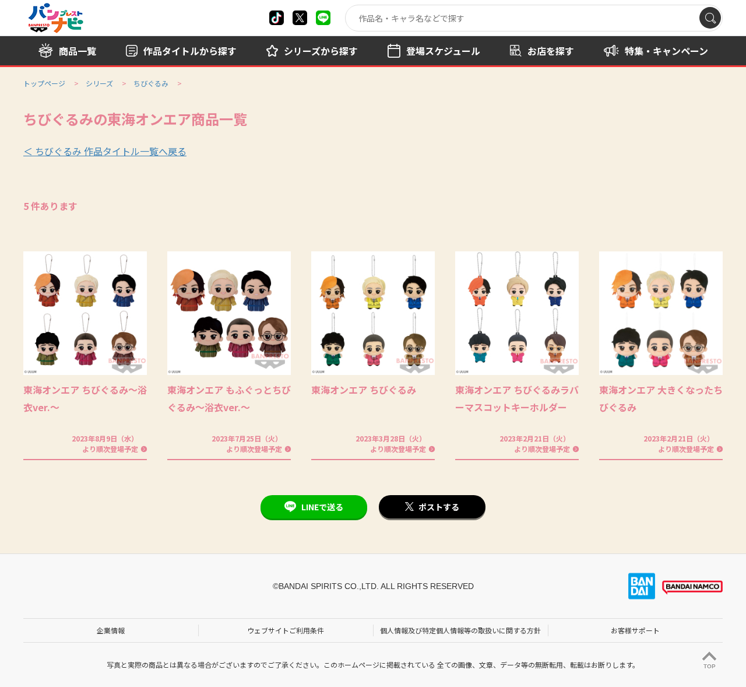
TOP (709, 666)
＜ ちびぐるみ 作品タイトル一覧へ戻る (104, 151)
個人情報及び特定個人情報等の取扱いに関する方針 (460, 630)
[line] (323, 18)
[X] (276, 18)
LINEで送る (322, 507)
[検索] (710, 18)
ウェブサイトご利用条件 (285, 630)
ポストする (438, 507)
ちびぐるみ (150, 83)
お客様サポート (635, 630)
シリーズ (99, 83)
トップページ (44, 83)
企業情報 (111, 630)
